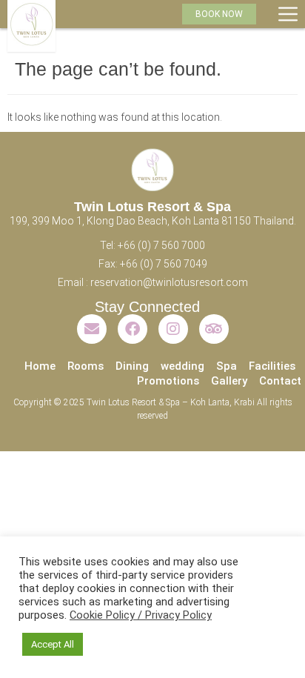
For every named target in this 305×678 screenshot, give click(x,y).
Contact (280, 381)
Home (40, 366)
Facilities (272, 366)
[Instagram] (173, 329)
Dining (132, 366)
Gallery (229, 381)
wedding (182, 366)
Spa (226, 366)
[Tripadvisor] (214, 329)
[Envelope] (92, 329)
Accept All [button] (52, 644)
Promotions (168, 381)
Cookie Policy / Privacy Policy (141, 615)
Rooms (85, 366)
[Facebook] (132, 329)
